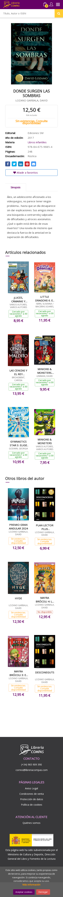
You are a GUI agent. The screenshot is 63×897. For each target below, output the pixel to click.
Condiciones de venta (31, 793)
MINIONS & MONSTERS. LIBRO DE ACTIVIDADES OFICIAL (44, 370)
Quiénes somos (31, 822)
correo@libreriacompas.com (32, 770)
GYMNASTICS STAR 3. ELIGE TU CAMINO (18, 443)
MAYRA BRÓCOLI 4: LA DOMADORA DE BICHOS (44, 599)
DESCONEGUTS (44, 672)
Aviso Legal (31, 788)
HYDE (18, 598)
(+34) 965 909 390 (31, 764)
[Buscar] (59, 13)
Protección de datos (31, 799)
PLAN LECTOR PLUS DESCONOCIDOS (44, 526)
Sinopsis (15, 187)
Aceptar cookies (23, 891)
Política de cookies (31, 804)
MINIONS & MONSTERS (45, 441)
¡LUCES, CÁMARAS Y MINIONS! (18, 299)
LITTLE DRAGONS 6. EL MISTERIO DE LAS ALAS (44, 298)
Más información (31, 884)
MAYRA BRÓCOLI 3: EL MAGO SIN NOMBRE (18, 673)
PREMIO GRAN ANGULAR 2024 (18, 526)
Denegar (43, 891)
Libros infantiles (37, 142)
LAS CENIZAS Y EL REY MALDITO (18, 372)
